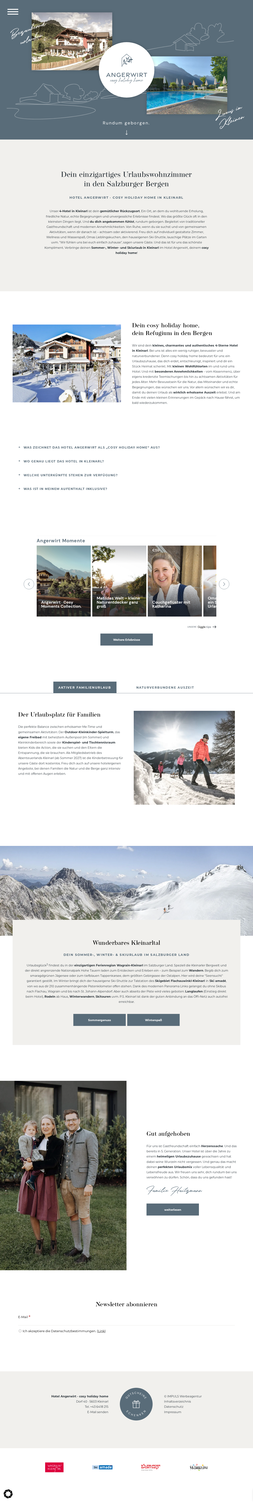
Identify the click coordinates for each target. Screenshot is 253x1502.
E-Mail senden (97, 1412)
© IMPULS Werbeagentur (183, 1396)
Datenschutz (173, 1406)
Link (101, 1331)
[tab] (126, 447)
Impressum (172, 1412)
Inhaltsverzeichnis (177, 1401)
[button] (8, 1494)
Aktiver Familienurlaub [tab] (84, 687)
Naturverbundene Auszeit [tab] (165, 687)
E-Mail (24, 1317)
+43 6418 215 (99, 1406)
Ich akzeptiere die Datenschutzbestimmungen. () (64, 1331)
